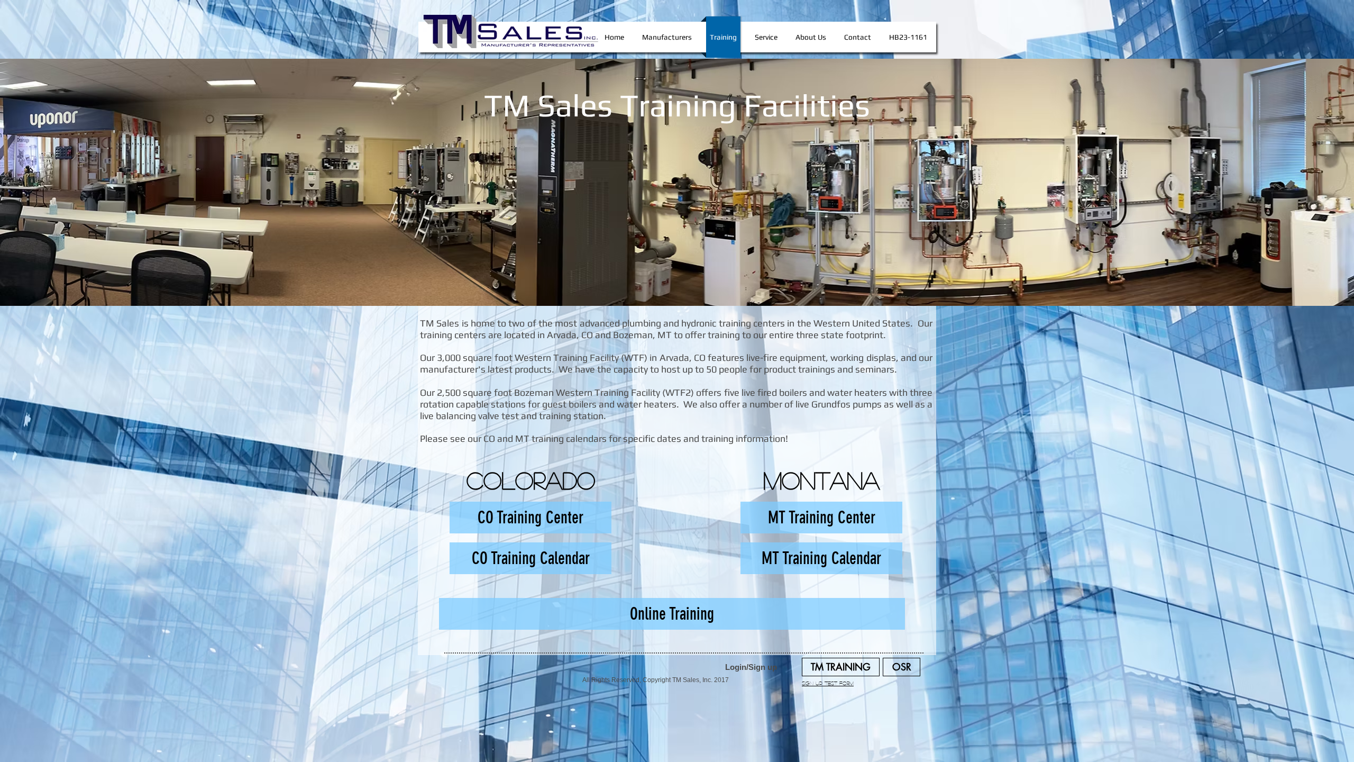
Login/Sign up (751, 667)
